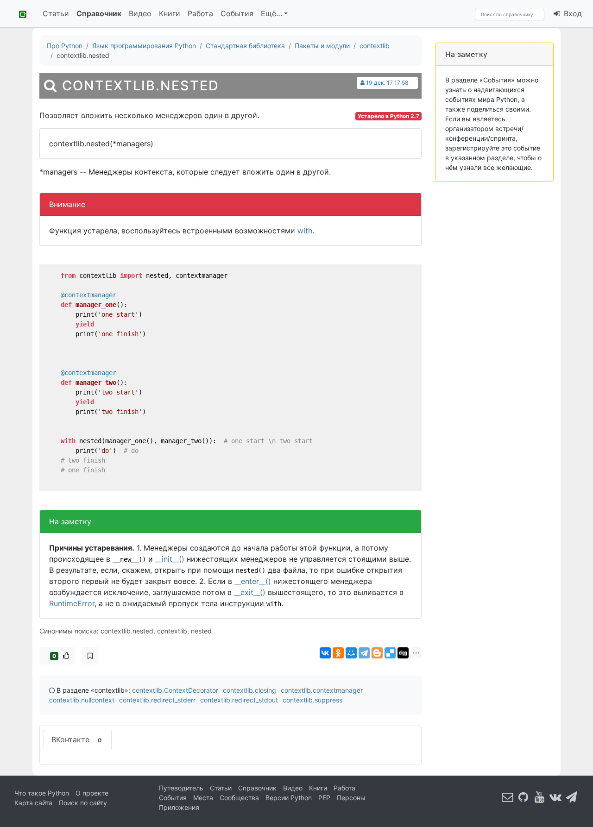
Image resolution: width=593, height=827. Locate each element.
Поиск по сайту (83, 803)
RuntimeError (72, 603)
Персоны (351, 798)
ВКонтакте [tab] (76, 739)
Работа (200, 13)
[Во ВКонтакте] (555, 797)
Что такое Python (41, 793)
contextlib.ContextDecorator (175, 690)
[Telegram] (364, 652)
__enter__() (252, 581)
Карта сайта (33, 803)
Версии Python (288, 798)
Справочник (98, 13)
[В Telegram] (571, 797)
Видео (140, 13)
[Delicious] (390, 652)
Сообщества (239, 798)
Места (203, 798)
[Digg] (403, 652)
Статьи (56, 13)
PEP (324, 798)
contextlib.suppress (312, 700)
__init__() (169, 559)
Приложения (179, 807)
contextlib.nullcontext (81, 700)
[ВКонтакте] (325, 652)
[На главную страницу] (19, 13)
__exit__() (249, 592)
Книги (169, 13)
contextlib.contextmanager (322, 690)
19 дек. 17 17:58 (387, 82)
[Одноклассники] (338, 652)
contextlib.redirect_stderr (157, 700)
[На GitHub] (523, 797)
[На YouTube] (539, 797)
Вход (571, 13)
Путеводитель (181, 788)
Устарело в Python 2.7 (388, 116)
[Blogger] (377, 652)
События (237, 13)
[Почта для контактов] (507, 797)
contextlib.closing (249, 690)
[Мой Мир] (351, 652)
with (304, 230)
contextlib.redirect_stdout (239, 700)
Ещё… (271, 13)
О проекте (92, 793)
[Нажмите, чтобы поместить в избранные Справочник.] (90, 655)
